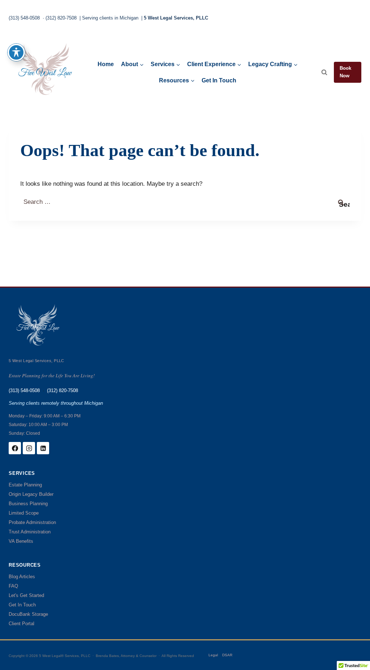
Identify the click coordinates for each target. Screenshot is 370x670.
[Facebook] (15, 448)
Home (106, 64)
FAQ (13, 586)
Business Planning (28, 503)
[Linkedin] (43, 448)
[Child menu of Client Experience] (214, 64)
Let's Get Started (26, 595)
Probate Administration (32, 522)
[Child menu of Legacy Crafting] (273, 64)
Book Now (345, 71)
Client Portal (21, 623)
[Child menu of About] (132, 64)
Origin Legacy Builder (31, 494)
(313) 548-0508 (24, 18)
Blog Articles (22, 576)
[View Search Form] (324, 72)
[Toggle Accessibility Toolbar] (16, 52)
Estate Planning (25, 485)
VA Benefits (21, 541)
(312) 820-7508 (61, 18)
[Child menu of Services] (165, 64)
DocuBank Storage (28, 614)
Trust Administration (30, 531)
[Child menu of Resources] (177, 80)
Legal (213, 655)
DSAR (227, 655)
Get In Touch (219, 80)
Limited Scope (24, 513)
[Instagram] (29, 448)
